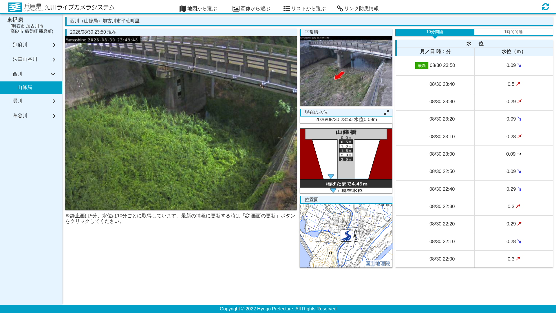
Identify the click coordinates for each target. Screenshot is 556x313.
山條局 (24, 87)
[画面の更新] (545, 6)
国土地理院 (377, 263)
